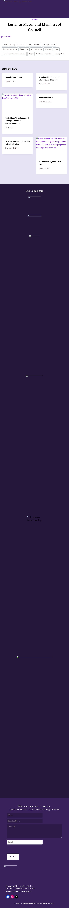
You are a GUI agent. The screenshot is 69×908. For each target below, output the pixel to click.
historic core (24, 49)
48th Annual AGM (46, 98)
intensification (36, 49)
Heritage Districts (49, 45)
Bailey (12, 45)
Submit (13, 856)
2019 (5, 45)
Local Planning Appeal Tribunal (14, 54)
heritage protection (10, 49)
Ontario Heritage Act (43, 54)
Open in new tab (5, 37)
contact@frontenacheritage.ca (18, 891)
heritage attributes (33, 45)
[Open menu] (66, 9)
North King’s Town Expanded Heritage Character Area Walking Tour (17, 120)
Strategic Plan (59, 54)
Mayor (31, 54)
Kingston (47, 49)
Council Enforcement (13, 77)
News (34, 19)
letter (56, 49)
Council (21, 45)
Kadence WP (51, 903)
